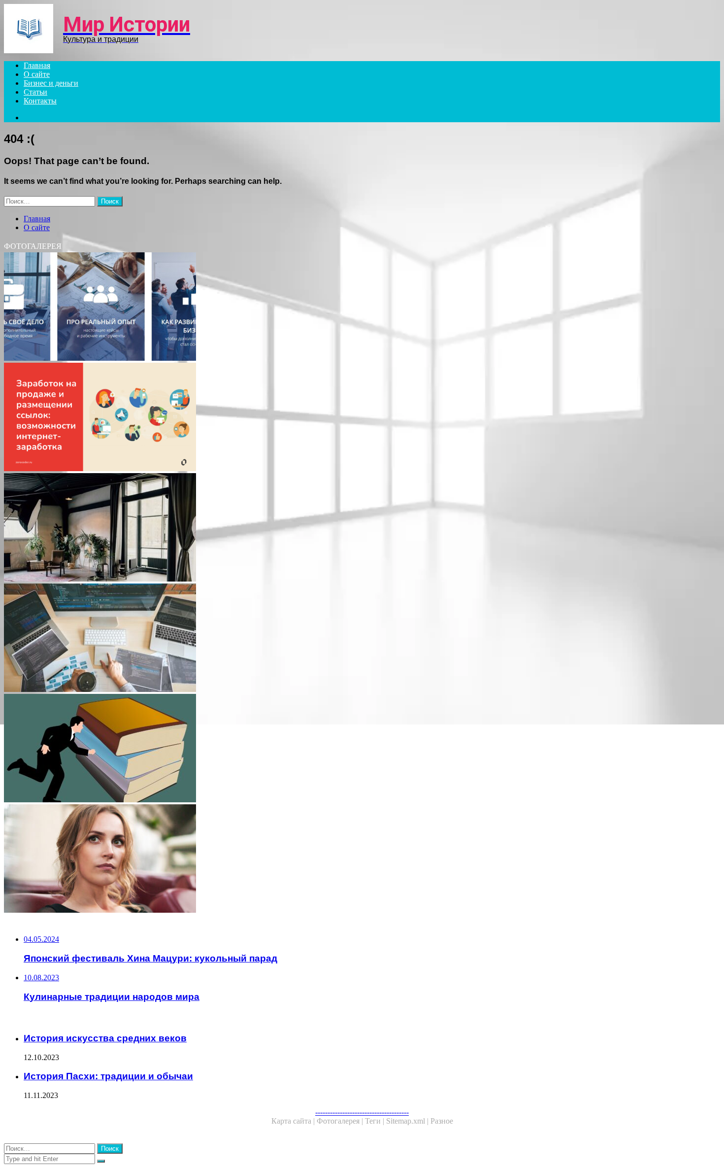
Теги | (375, 1121)
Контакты (40, 101)
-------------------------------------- (362, 1112)
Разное (441, 1121)
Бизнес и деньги (51, 83)
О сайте (37, 74)
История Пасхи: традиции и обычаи (108, 1076)
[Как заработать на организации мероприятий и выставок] (299, 859)
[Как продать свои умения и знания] (299, 749)
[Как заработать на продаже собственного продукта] (299, 418)
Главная (37, 65)
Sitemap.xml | (408, 1121)
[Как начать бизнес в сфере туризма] (299, 307)
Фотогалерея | (341, 1121)
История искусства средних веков (105, 1038)
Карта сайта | (294, 1121)
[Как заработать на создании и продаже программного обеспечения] (299, 639)
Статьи (35, 92)
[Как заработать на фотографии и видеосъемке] (299, 528)
